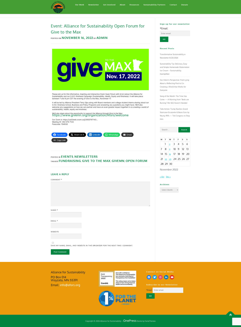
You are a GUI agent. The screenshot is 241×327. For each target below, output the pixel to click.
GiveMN (118, 161)
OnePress (129, 320)
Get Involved (109, 5)
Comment (56, 180)
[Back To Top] (230, 314)
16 (170, 154)
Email (54, 221)
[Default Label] (166, 277)
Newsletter (93, 5)
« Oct (162, 177)
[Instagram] (160, 277)
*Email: (164, 28)
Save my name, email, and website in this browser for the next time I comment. (92, 245)
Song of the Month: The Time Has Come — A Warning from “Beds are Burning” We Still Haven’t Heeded (174, 99)
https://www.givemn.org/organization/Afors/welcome (90, 115)
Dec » (168, 177)
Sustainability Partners (154, 5)
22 (166, 159)
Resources (134, 5)
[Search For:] (169, 129)
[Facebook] (149, 277)
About (122, 5)
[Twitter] (155, 277)
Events (67, 156)
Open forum (136, 161)
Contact (173, 5)
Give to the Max (96, 161)
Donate (184, 5)
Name (54, 210)
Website (55, 232)
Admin (102, 38)
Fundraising (70, 161)
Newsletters (86, 156)
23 (170, 159)
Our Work (79, 5)
